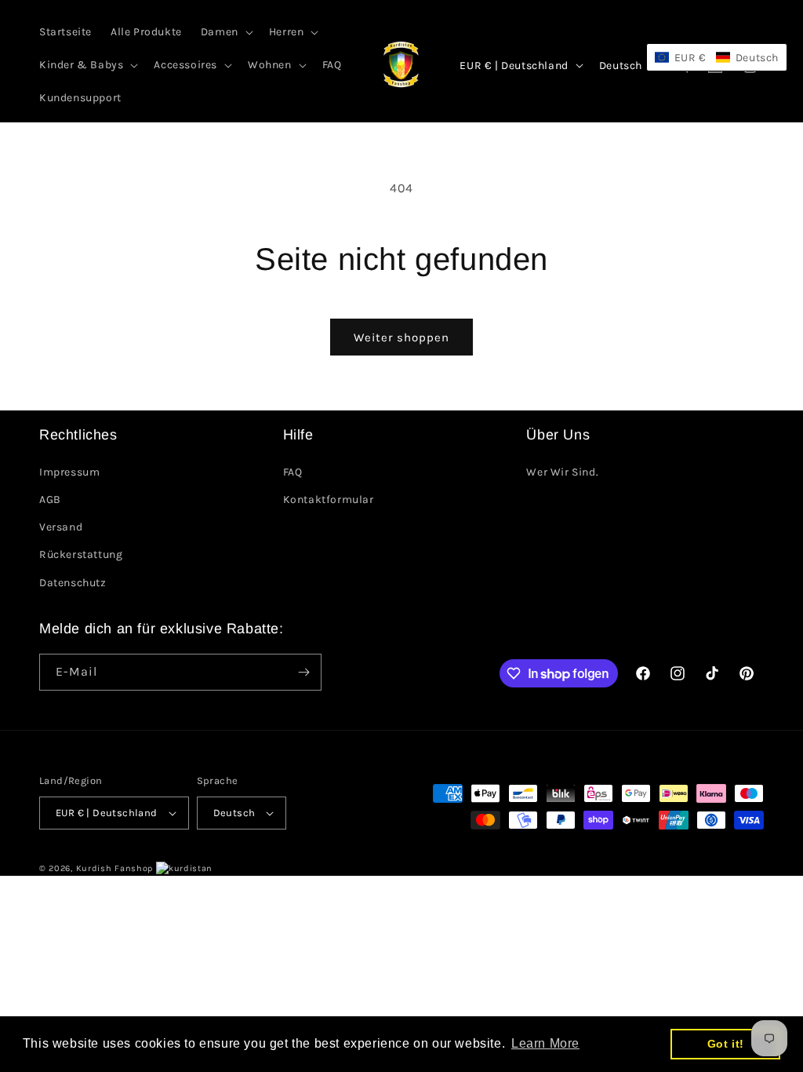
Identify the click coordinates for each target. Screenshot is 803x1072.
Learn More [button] (545, 1043)
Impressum (69, 472)
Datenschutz (73, 582)
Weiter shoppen (401, 337)
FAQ (293, 472)
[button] (225, 32)
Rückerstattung (80, 554)
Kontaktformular (328, 499)
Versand (60, 527)
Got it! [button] (725, 1043)
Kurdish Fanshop (115, 868)
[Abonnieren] (303, 672)
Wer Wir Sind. (562, 472)
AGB (50, 499)
